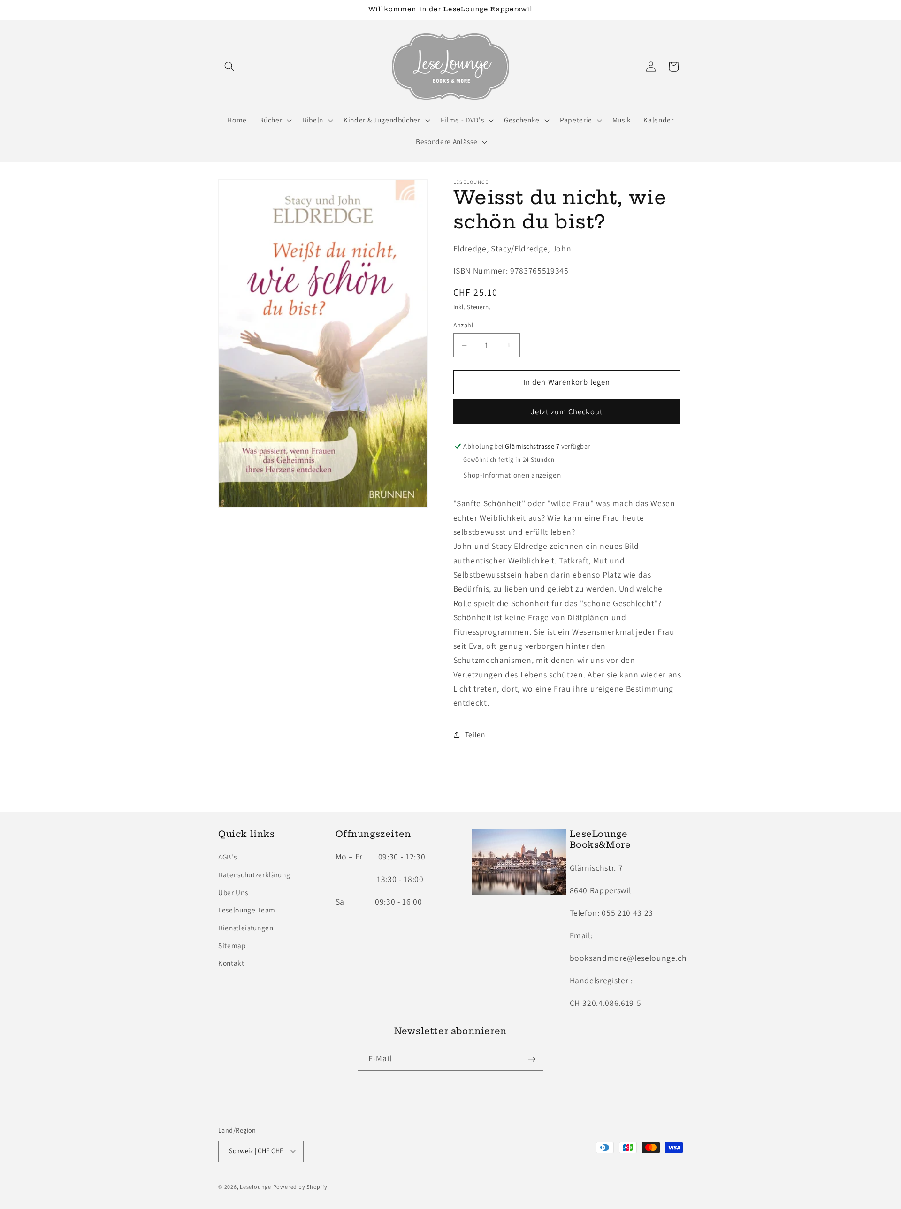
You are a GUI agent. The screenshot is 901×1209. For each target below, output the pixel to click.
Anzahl (463, 324)
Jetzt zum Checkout (567, 411)
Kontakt (231, 963)
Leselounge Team (246, 910)
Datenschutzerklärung (254, 874)
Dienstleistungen (246, 927)
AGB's (227, 857)
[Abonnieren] (531, 1059)
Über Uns (233, 892)
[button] (229, 66)
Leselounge (255, 1186)
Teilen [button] (475, 734)
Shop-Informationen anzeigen (512, 474)
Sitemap (232, 945)
